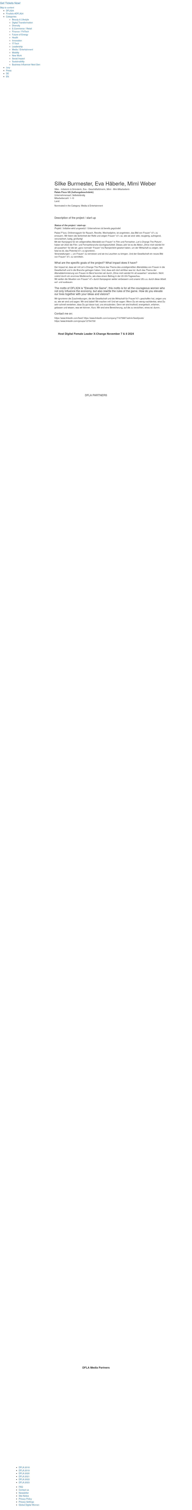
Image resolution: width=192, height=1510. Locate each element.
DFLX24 (10, 10)
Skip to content (7, 7)
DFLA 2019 (24, 1470)
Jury (8, 67)
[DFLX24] (22, 127)
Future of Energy (20, 34)
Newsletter (24, 1492)
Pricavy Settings (26, 1501)
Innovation (17, 40)
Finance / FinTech (20, 31)
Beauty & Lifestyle (20, 19)
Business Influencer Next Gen (26, 64)
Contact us (24, 1489)
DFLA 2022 (24, 1479)
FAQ (21, 1486)
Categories (11, 16)
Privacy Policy (25, 1498)
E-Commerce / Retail (22, 28)
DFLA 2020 (24, 1473)
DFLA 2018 (24, 1467)
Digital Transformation (22, 22)
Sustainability (18, 61)
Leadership (17, 46)
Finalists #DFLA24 (14, 13)
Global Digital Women (29, 1504)
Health (15, 37)
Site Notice (24, 1495)
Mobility (15, 52)
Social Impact (18, 58)
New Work (17, 55)
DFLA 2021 (24, 1476)
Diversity (16, 25)
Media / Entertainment (22, 49)
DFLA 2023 (24, 1482)
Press (8, 70)
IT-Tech (15, 43)
